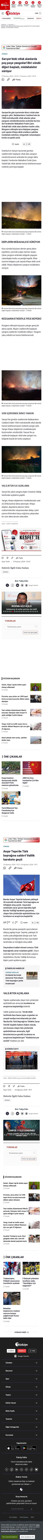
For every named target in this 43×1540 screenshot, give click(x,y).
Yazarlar (9, 1419)
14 (26, 611)
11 (21, 611)
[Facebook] (7, 558)
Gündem (4, 54)
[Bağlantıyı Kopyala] (8, 79)
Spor (7, 1379)
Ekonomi (9, 1371)
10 (19, 611)
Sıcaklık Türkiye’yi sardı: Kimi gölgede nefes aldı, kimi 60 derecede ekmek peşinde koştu (15, 1238)
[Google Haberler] (31, 585)
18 (33, 611)
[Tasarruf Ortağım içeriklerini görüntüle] (19, 18)
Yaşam (8, 1395)
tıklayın (27, 1484)
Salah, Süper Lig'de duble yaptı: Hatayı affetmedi (14, 686)
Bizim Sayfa (10, 1411)
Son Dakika (13, 1517)
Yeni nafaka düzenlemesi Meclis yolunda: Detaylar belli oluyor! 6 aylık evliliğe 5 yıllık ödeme (14, 712)
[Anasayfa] (21, 1344)
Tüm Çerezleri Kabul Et (9, 1537)
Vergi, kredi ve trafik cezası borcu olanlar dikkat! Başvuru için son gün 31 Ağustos (16, 726)
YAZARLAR (30, 18)
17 (32, 611)
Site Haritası (24, 1517)
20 (37, 611)
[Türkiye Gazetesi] (13, 15)
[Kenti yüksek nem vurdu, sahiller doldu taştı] (35, 743)
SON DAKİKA (7, 18)
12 (23, 611)
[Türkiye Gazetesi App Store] (14, 1448)
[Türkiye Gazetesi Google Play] (29, 1448)
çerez (38, 1525)
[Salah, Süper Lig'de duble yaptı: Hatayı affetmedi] (35, 690)
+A (29, 144)
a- (24, 144)
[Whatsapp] (3, 79)
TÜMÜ (39, 611)
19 (35, 611)
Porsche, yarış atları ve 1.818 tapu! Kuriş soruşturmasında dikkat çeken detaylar (15, 698)
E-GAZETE (11, 1351)
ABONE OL (22, 1351)
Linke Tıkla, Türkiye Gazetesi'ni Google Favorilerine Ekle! (21, 47)
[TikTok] (31, 1470)
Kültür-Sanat (11, 1403)
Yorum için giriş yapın (30, 632)
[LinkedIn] (17, 585)
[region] (21, 1530)
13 (25, 611)
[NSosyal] (22, 585)
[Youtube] (21, 1470)
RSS (32, 1517)
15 (28, 611)
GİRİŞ (36, 13)
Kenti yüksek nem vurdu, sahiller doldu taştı (14, 739)
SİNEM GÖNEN (12, 1078)
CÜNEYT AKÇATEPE (12, 524)
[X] (7, 585)
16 (30, 611)
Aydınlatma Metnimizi (9, 1531)
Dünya (8, 1387)
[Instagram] (26, 1470)
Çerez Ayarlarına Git (27, 1537)
